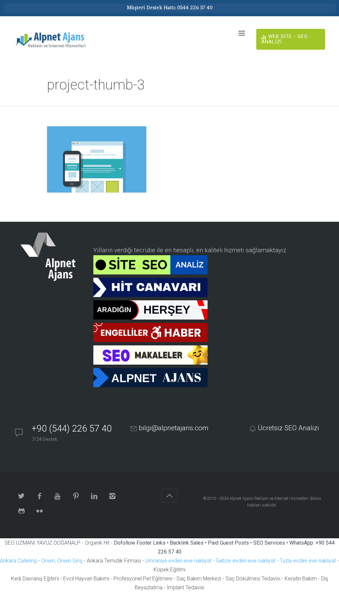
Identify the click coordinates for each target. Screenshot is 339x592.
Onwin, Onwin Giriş (61, 561)
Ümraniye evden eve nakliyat (178, 561)
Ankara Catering (18, 561)
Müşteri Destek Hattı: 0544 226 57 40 (170, 8)
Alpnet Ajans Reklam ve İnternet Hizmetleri (268, 498)
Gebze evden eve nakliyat (245, 561)
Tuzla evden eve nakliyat (308, 561)
